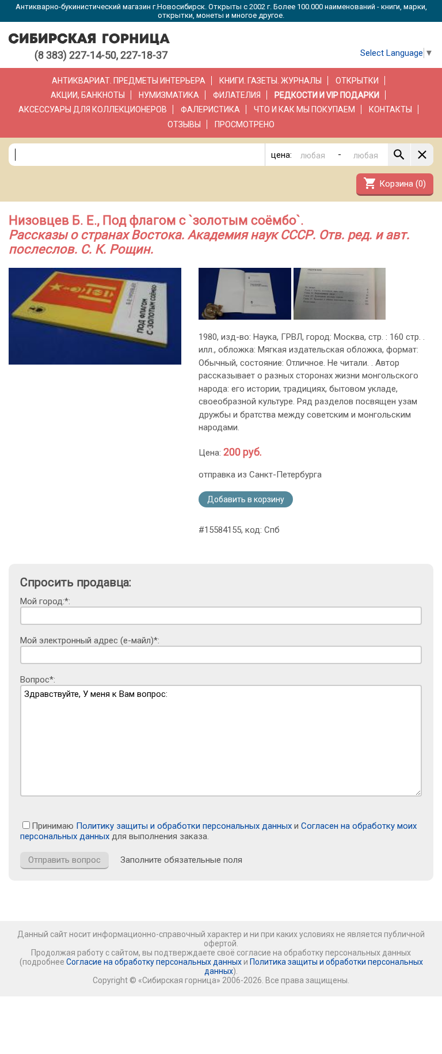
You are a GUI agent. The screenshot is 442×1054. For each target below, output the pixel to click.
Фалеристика (210, 109)
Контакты (390, 109)
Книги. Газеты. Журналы (270, 80)
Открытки (357, 80)
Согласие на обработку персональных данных (154, 961)
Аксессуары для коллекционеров (92, 109)
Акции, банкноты (88, 95)
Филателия (237, 95)
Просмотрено (245, 124)
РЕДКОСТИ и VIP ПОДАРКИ (327, 95)
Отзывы (184, 124)
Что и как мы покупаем (304, 109)
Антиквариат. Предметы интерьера (128, 80)
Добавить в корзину (245, 499)
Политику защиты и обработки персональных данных (184, 826)
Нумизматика (169, 95)
